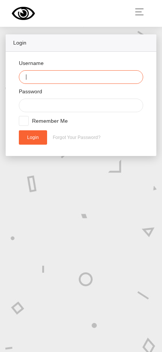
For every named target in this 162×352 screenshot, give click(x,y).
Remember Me (50, 121)
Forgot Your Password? (77, 137)
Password (30, 91)
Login (33, 137)
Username (31, 63)
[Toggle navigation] (137, 12)
